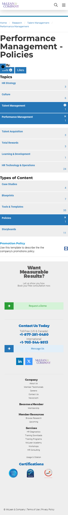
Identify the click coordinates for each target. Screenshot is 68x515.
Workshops (34, 446)
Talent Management (38, 22)
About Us (34, 383)
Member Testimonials (33, 387)
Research (17, 22)
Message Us (37, 348)
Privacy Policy (47, 509)
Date (5, 70)
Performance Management (14, 26)
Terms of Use (33, 509)
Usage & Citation (33, 457)
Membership (33, 408)
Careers (33, 390)
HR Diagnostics (33, 431)
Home (3, 22)
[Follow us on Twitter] (28, 361)
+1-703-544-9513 (34, 342)
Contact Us (34, 394)
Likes (20, 70)
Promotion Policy (12, 243)
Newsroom (33, 398)
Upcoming (33, 421)
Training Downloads (33, 435)
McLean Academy (34, 442)
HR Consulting (33, 450)
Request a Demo (38, 305)
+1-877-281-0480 (34, 334)
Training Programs (33, 439)
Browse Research (34, 418)
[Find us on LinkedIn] (19, 361)
